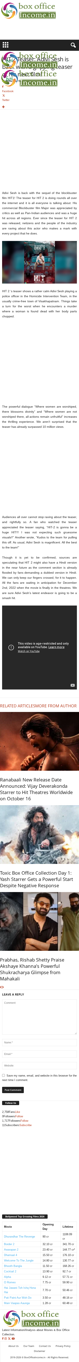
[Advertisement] (24, 32)
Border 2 (9, 1244)
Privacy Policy (63, 1346)
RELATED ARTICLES (17, 706)
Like (17, 1111)
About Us (13, 1346)
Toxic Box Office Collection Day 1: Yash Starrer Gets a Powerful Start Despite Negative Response (36, 879)
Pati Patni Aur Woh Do (17, 1297)
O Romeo (10, 1282)
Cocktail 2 (10, 1271)
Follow (19, 1116)
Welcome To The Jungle (18, 1260)
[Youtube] (13, 1338)
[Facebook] (3, 1338)
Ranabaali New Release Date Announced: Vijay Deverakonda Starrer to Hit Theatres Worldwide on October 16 (36, 789)
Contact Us (45, 1346)
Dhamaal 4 (10, 1255)
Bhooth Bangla (13, 1266)
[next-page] (3, 987)
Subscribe (25, 1125)
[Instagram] (6, 1338)
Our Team (28, 1346)
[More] (39, 107)
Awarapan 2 (11, 1249)
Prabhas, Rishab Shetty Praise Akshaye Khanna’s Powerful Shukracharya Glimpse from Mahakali (32, 969)
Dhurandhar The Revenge (19, 1236)
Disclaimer (39, 1351)
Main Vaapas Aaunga (17, 1303)
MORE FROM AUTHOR (56, 706)
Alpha (7, 1276)
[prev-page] (1, 987)
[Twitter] (10, 1338)
